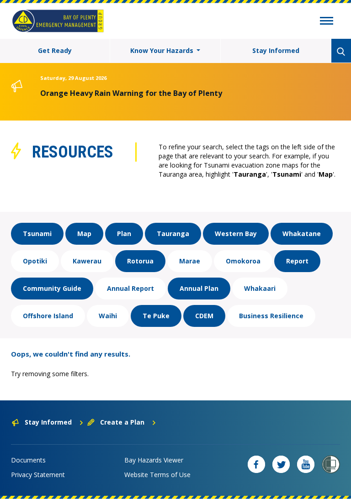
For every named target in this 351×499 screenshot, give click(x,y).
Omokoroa (243, 261)
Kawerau (87, 261)
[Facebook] (256, 464)
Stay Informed (275, 50)
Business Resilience (271, 315)
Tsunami (37, 233)
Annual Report (130, 288)
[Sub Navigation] (326, 22)
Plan (124, 233)
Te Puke (156, 315)
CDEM (204, 315)
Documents (28, 460)
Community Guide (52, 288)
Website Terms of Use (157, 474)
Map (84, 233)
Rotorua (140, 261)
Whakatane (301, 233)
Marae (189, 261)
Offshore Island (48, 315)
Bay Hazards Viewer (153, 460)
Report (297, 261)
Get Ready (55, 50)
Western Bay (236, 233)
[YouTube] (305, 464)
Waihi (108, 315)
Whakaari (260, 288)
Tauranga (173, 233)
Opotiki (35, 261)
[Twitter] (281, 464)
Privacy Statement (38, 474)
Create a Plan (122, 422)
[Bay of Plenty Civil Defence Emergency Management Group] (58, 21)
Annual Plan (199, 288)
